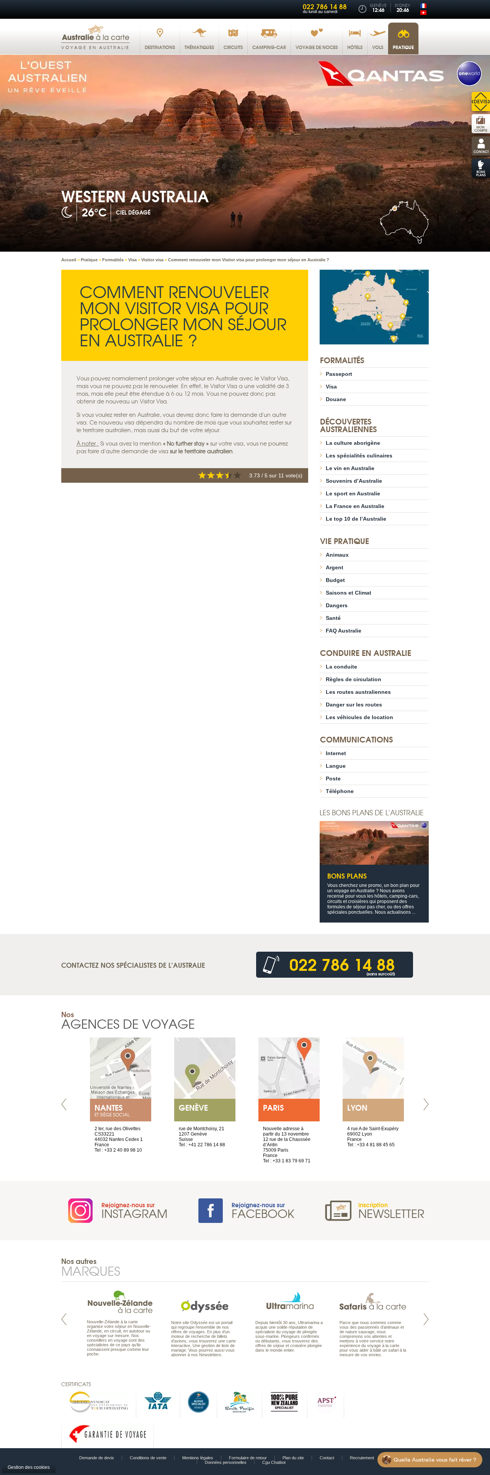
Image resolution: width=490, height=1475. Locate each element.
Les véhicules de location (359, 717)
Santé (333, 618)
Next (426, 1104)
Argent (334, 567)
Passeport (339, 374)
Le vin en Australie (350, 468)
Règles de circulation (353, 679)
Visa (331, 387)
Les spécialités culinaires (359, 455)
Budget (335, 580)
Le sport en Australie (353, 493)
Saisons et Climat (348, 593)
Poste (333, 778)
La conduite (341, 667)
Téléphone (340, 791)
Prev (64, 1104)
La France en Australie (355, 506)
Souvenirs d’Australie (354, 481)
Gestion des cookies (29, 1467)
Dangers (337, 605)
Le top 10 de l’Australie (356, 519)
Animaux (337, 555)
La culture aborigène (353, 443)
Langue (336, 766)
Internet (336, 753)
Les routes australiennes (358, 692)
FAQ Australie (343, 631)
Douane (336, 399)
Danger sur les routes (354, 704)
